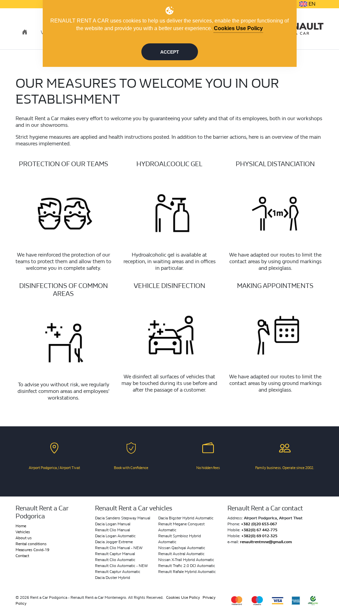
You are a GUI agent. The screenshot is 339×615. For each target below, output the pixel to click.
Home (21, 526)
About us (24, 538)
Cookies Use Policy (183, 597)
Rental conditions (31, 544)
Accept (169, 52)
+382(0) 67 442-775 (259, 530)
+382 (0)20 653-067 (259, 524)
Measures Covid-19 (32, 549)
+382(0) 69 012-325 (259, 536)
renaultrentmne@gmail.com (266, 542)
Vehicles (23, 532)
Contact (22, 555)
